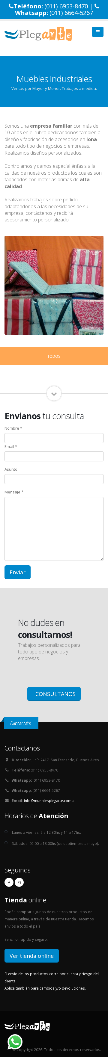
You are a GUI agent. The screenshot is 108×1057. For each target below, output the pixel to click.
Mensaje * (13, 492)
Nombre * (13, 428)
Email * (10, 446)
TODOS (54, 356)
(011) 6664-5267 (71, 13)
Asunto (10, 469)
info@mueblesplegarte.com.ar (50, 800)
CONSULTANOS (55, 693)
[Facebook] (9, 882)
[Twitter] (19, 882)
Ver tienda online (32, 955)
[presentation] (4, 285)
